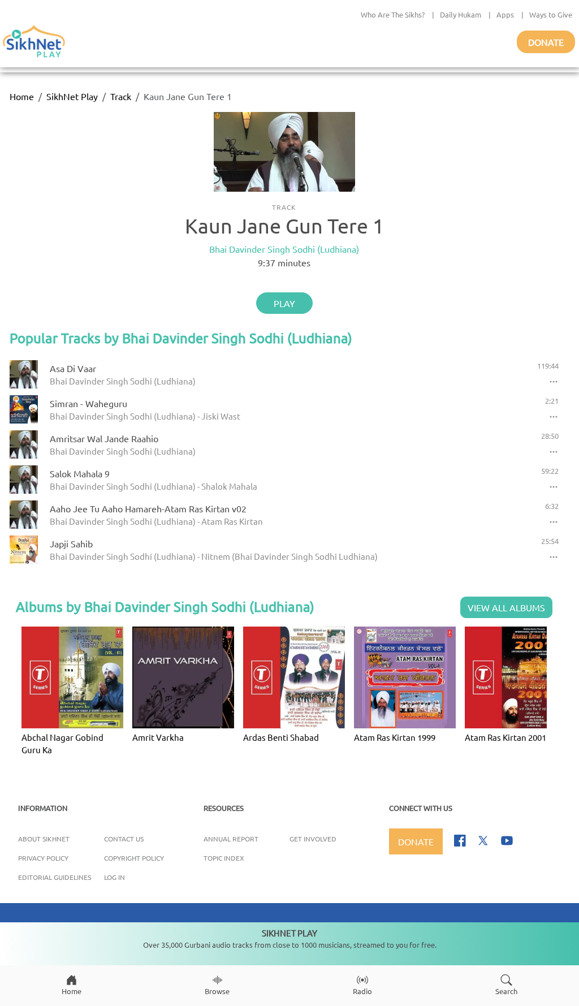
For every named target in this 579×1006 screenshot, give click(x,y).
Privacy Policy (43, 857)
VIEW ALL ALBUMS (506, 607)
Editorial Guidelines (54, 877)
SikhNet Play (72, 96)
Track (120, 96)
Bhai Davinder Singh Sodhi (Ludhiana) (284, 248)
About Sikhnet (44, 838)
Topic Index (224, 857)
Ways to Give (550, 14)
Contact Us (124, 838)
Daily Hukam (460, 14)
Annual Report (231, 838)
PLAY (284, 303)
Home (22, 96)
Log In (114, 877)
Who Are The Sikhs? (393, 14)
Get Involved (313, 838)
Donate (546, 42)
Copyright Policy (134, 857)
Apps (505, 14)
